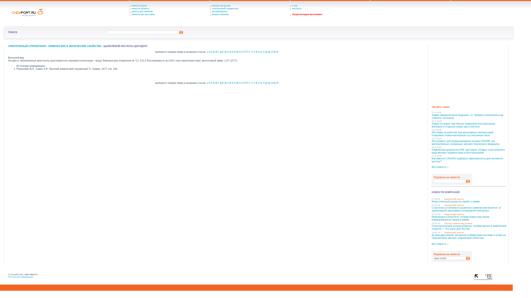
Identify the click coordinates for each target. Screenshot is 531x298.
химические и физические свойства (74, 46)
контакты (297, 8)
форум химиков (220, 14)
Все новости (439, 167)
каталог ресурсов (221, 5)
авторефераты (219, 11)
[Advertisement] (469, 74)
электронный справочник (225, 8)
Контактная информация (20, 277)
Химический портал (454, 199)
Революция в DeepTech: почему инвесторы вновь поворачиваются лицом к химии (461, 218)
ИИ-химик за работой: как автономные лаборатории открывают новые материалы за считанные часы (462, 134)
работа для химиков (142, 11)
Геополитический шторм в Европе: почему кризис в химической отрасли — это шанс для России (469, 227)
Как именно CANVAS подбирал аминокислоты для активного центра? (467, 160)
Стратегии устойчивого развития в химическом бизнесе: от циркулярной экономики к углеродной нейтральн (466, 209)
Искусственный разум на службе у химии (456, 201)
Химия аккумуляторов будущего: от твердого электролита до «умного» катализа (467, 116)
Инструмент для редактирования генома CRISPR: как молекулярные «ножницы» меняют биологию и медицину (465, 142)
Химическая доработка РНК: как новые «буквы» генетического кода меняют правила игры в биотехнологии (468, 151)
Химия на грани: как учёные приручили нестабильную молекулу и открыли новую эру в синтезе (463, 125)
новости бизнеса (140, 8)
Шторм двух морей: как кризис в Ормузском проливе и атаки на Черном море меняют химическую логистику (469, 236)
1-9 (208, 51)
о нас (295, 5)
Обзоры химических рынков (458, 223)
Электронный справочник (27, 46)
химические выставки (143, 14)
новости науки (139, 5)
